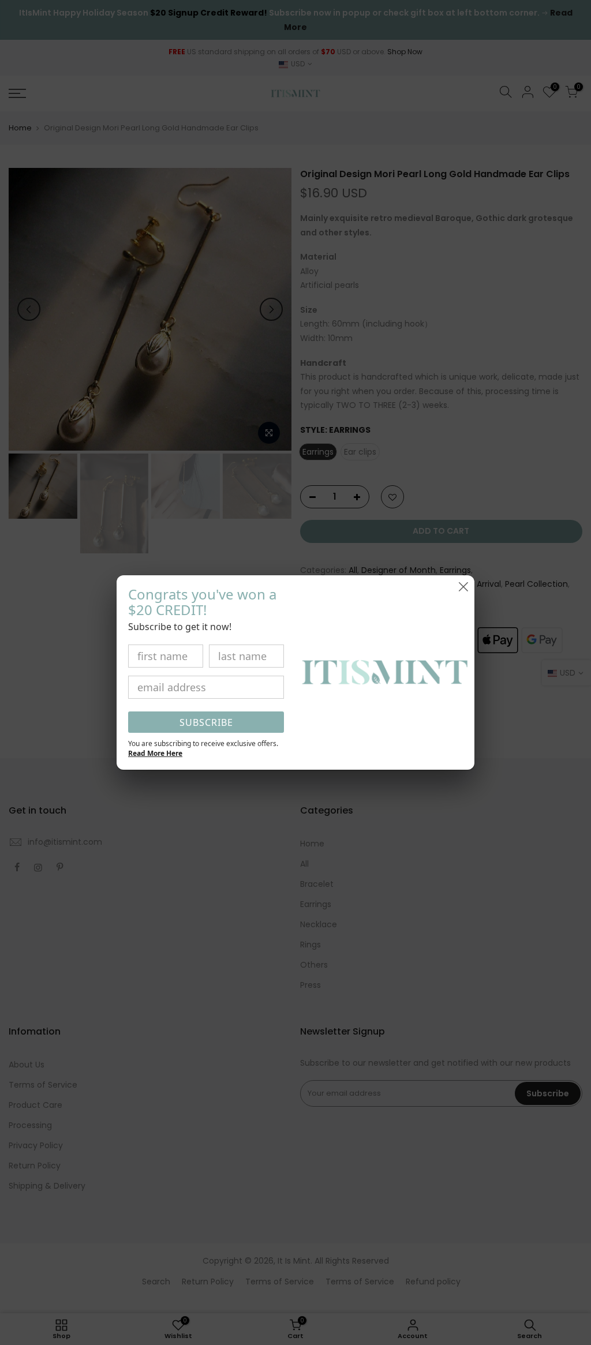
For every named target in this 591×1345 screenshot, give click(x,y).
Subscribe (206, 722)
